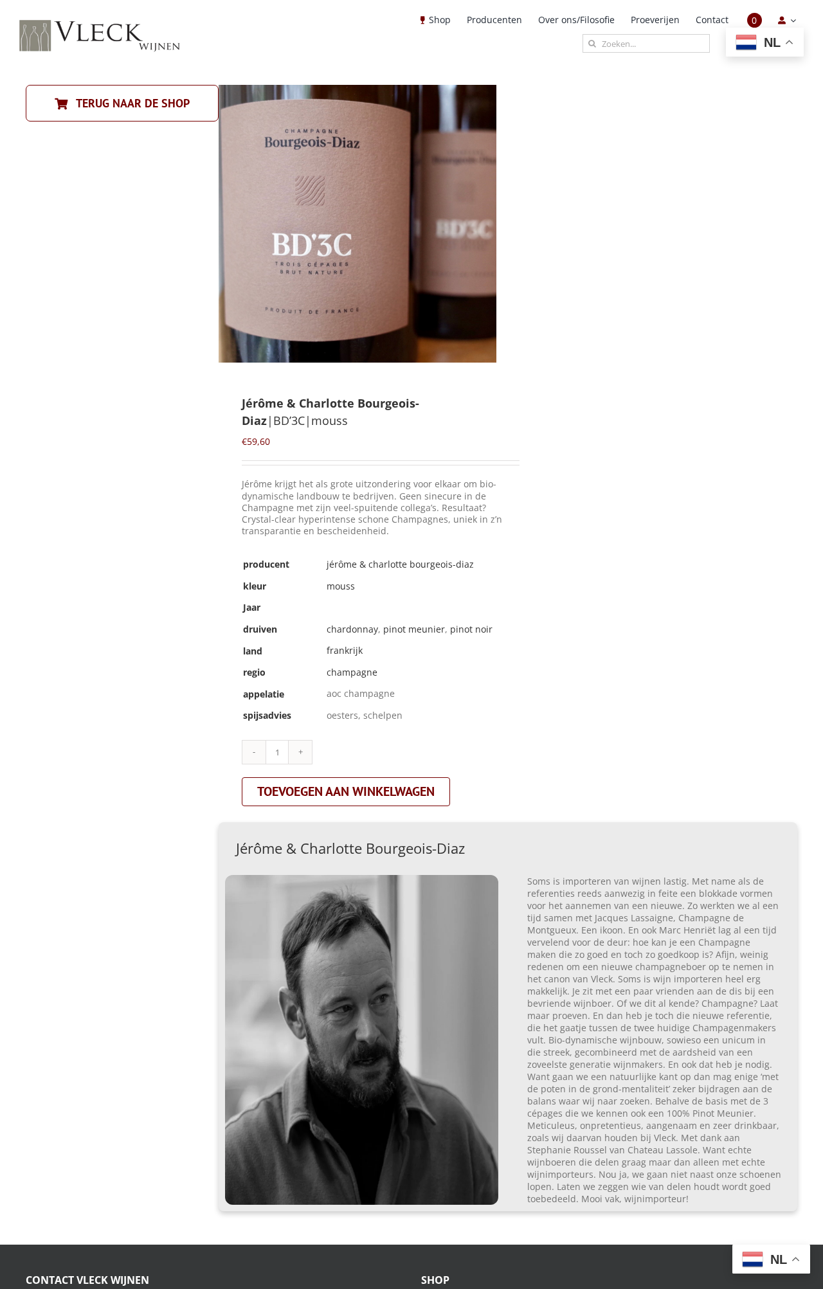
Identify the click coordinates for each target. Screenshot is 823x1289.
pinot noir (471, 629)
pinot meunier (414, 629)
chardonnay (352, 629)
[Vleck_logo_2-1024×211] (99, 23)
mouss (341, 586)
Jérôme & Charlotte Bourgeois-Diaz (400, 564)
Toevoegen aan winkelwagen (346, 791)
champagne (352, 672)
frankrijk (345, 650)
